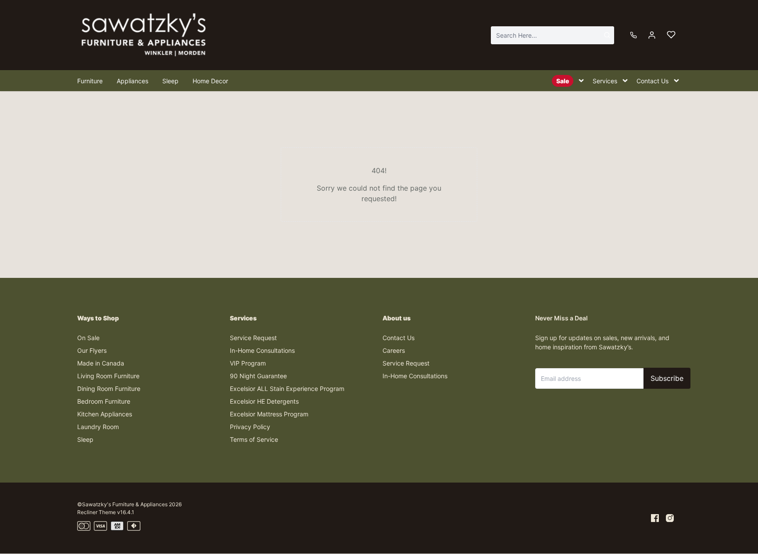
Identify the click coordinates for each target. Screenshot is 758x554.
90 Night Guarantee (258, 376)
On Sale (88, 337)
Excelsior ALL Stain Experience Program (287, 388)
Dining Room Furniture (108, 388)
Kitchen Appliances (104, 414)
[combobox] (552, 35)
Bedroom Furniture (103, 401)
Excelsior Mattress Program (269, 414)
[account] (651, 35)
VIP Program (248, 363)
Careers (394, 350)
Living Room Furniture (108, 376)
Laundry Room (98, 426)
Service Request (253, 337)
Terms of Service (254, 439)
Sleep (85, 439)
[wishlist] (671, 35)
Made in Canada (100, 363)
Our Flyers (92, 350)
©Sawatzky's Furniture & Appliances (122, 504)
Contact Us (399, 337)
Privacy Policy (250, 426)
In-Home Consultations (262, 350)
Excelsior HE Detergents (264, 401)
